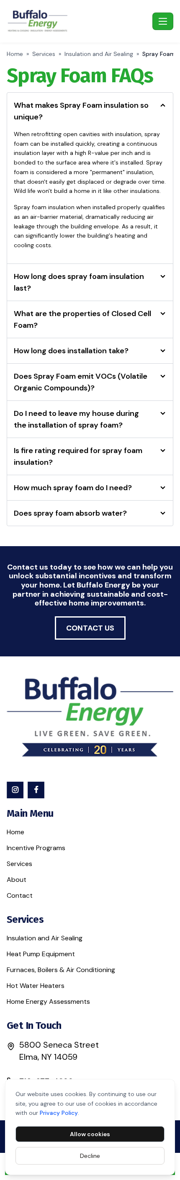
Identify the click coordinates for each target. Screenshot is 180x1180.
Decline (90, 1156)
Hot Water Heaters (35, 985)
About (16, 879)
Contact (20, 895)
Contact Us (90, 628)
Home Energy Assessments (48, 1001)
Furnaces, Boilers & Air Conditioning (61, 969)
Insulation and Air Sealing (98, 54)
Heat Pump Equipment (41, 954)
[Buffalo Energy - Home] (78, 21)
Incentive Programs (36, 847)
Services (43, 54)
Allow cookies (90, 1134)
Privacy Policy (59, 1113)
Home (15, 54)
